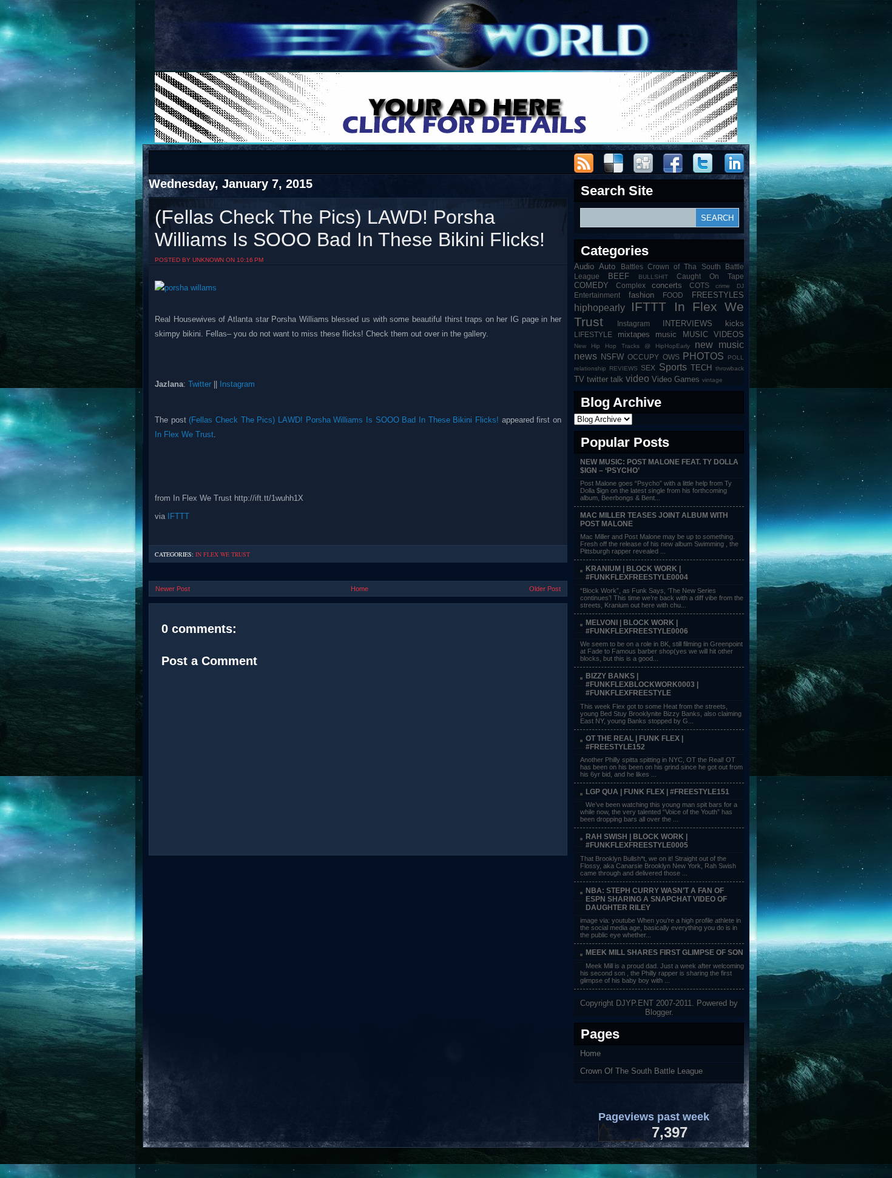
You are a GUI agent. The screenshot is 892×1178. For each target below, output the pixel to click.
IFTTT (178, 516)
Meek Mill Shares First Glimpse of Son (664, 952)
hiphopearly (599, 308)
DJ (740, 286)
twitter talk (605, 379)
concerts (667, 285)
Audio (584, 266)
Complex (631, 285)
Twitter (199, 384)
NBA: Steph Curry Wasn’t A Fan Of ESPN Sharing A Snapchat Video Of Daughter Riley (656, 899)
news (585, 356)
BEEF (618, 276)
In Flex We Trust (184, 434)
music (666, 334)
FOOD (673, 295)
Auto (607, 266)
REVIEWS (623, 368)
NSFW (612, 356)
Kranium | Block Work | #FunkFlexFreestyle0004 (637, 572)
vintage (712, 379)
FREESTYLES (718, 295)
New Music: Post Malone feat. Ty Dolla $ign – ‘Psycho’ (659, 466)
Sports (673, 367)
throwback (729, 368)
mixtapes (634, 334)
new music (719, 345)
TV (579, 379)
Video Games (676, 379)
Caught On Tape (710, 276)
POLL (736, 357)
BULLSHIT (653, 276)
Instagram (237, 384)
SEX (648, 368)
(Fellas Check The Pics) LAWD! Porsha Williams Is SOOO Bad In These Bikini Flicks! (350, 228)
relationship (590, 368)
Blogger (658, 1012)
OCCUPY (643, 357)
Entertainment (597, 295)
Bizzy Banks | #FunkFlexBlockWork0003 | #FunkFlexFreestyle (642, 684)
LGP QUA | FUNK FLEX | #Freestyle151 (657, 792)
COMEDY (591, 285)
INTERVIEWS (687, 323)
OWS (671, 357)
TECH (701, 367)
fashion (641, 295)
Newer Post (172, 588)
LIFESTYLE (593, 334)
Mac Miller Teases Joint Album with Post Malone (654, 519)
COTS (699, 285)
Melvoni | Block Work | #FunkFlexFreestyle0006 (637, 626)
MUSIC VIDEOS (714, 334)
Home (359, 588)
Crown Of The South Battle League (641, 1071)
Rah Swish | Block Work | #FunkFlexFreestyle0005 (637, 840)
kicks (734, 323)
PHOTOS (703, 356)
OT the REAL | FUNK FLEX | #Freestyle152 (634, 742)
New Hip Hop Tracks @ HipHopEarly (632, 346)
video (637, 378)
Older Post (545, 588)
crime (722, 286)
